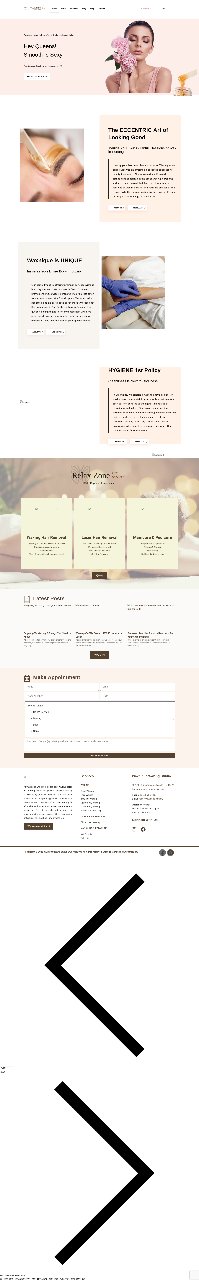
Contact (101, 8)
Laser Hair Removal (99, 537)
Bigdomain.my (131, 852)
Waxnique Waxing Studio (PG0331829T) (62, 852)
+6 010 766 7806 (148, 795)
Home (54, 8)
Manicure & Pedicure (152, 537)
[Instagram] (170, 852)
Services (74, 8)
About (63, 8)
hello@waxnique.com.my (151, 799)
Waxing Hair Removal (46, 537)
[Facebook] (162, 852)
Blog (84, 8)
